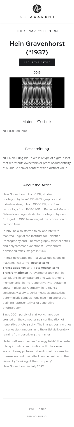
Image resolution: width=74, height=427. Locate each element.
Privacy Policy (37, 416)
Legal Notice (37, 409)
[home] (37, 11)
